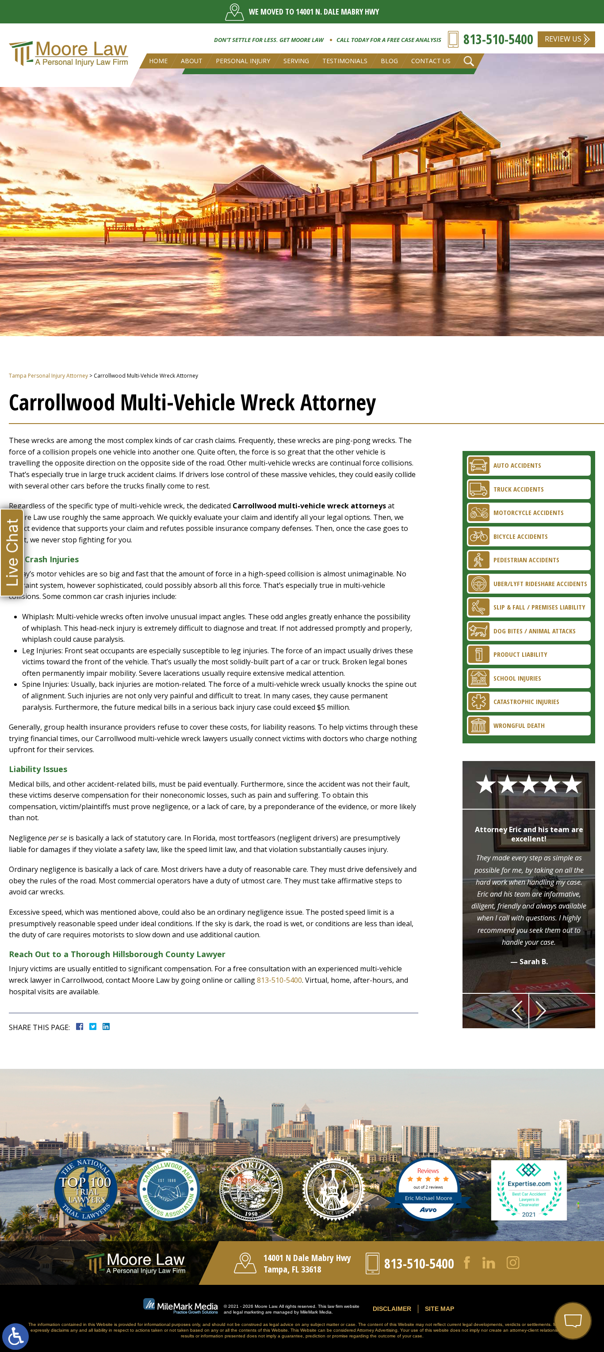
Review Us (563, 39)
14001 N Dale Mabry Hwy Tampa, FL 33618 (307, 1263)
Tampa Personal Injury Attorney (48, 375)
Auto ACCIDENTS (517, 465)
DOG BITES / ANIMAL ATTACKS (534, 630)
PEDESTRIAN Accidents (526, 559)
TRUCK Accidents (518, 489)
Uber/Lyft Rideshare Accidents (540, 583)
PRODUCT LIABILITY (520, 654)
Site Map (439, 1308)
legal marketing (248, 1312)
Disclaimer (392, 1308)
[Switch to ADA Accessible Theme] (15, 1336)
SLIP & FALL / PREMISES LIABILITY (539, 606)
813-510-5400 (498, 39)
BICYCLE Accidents (520, 536)
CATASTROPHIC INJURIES (526, 701)
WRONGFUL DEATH (519, 725)
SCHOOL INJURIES (517, 678)
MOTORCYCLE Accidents (528, 512)
